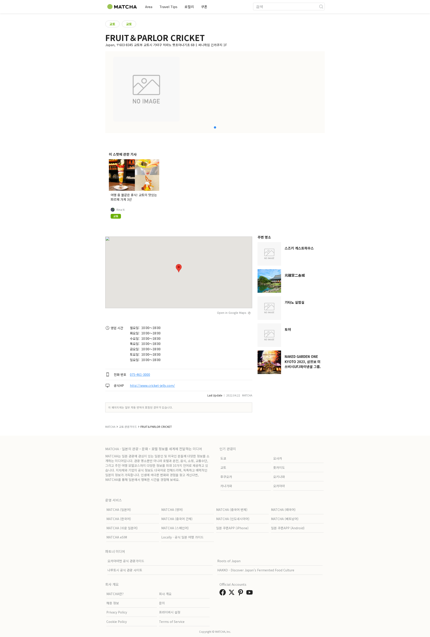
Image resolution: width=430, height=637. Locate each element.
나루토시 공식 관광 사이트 (125, 570)
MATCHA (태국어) (283, 509)
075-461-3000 (140, 374)
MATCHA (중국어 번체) (231, 509)
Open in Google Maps (231, 312)
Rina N (120, 209)
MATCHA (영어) (172, 509)
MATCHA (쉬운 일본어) (122, 528)
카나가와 (226, 486)
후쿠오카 (226, 476)
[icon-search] (321, 6)
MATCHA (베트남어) (285, 518)
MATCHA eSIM (116, 537)
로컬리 (189, 6)
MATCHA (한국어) (118, 518)
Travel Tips (168, 6)
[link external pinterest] (241, 593)
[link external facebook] (223, 593)
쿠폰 (204, 6)
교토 (112, 24)
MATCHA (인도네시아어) (232, 518)
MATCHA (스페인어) (175, 528)
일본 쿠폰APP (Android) (288, 528)
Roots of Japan (229, 561)
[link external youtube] (250, 593)
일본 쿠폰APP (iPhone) (232, 528)
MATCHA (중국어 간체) (177, 518)
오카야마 (279, 486)
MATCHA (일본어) (118, 509)
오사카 (277, 458)
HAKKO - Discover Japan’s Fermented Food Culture (255, 570)
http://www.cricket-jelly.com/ (152, 385)
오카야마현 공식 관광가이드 (126, 561)
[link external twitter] (232, 593)
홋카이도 (279, 467)
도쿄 (223, 458)
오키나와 (279, 476)
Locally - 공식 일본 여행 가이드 (182, 537)
